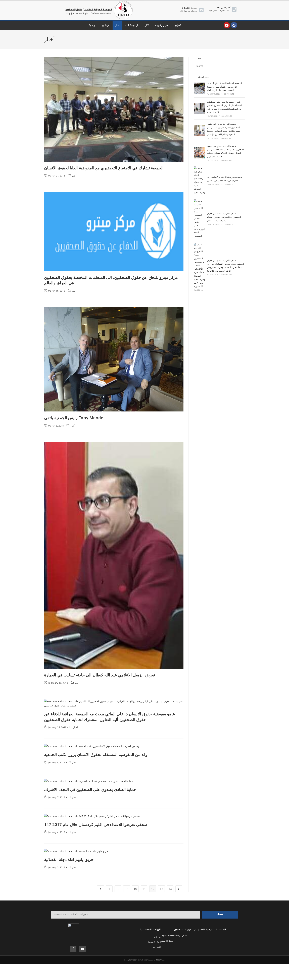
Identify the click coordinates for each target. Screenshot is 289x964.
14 (170, 889)
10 (135, 889)
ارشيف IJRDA (167, 940)
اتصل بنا (177, 25)
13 (161, 889)
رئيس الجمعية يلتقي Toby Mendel (74, 417)
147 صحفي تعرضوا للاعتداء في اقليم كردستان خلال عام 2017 (96, 824)
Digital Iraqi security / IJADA (174, 935)
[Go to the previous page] (100, 888)
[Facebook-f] (73, 949)
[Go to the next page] (178, 888)
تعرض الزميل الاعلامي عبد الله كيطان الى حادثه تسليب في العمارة (99, 675)
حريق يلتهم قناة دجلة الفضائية (69, 859)
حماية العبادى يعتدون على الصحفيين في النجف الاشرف (90, 789)
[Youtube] (227, 25)
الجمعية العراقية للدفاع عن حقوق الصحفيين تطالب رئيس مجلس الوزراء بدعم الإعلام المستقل (224, 217)
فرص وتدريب (161, 25)
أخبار (117, 25)
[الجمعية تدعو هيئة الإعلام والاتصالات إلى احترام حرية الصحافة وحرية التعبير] (199, 180)
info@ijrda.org (190, 8)
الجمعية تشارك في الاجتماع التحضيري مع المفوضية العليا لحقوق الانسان (104, 167)
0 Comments (228, 94)
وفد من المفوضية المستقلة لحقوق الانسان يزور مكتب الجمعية (96, 754)
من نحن (106, 25)
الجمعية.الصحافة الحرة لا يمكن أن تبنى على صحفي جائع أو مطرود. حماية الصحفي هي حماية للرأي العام (224, 87)
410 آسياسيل (223, 8)
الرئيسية (92, 25)
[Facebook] (234, 25)
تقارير (146, 25)
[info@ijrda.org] (201, 10)
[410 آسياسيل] (234, 9)
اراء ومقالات (131, 25)
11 (144, 889)
